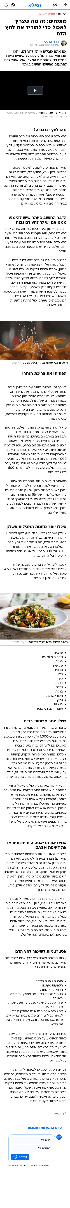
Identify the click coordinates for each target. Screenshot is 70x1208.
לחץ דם (63, 1113)
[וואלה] (35, 5)
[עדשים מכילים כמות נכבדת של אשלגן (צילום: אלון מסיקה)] (35, 619)
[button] (54, 4)
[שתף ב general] (6, 5)
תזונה (55, 1113)
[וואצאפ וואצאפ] (13, 5)
